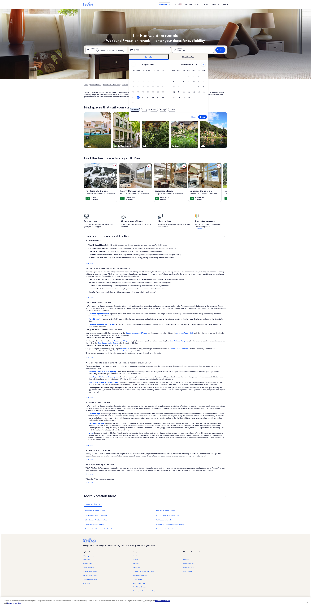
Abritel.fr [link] (186, 560)
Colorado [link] (125, 85)
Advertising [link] (86, 583)
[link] (114, 166)
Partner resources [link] (88, 567)
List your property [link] (88, 556)
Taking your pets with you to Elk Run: (104, 382)
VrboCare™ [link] (86, 560)
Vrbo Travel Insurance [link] (90, 579)
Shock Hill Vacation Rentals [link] (95, 511)
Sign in (225, 4)
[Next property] (224, 182)
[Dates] (150, 50)
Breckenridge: (94, 413)
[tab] (148, 56)
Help (206, 4)
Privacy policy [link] (137, 579)
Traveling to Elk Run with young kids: (104, 377)
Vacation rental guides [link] (90, 571)
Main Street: (93, 319)
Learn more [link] (199, 229)
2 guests (181, 50)
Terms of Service (14, 603)
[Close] (307, 602)
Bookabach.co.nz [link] (188, 567)
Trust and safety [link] (88, 564)
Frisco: (91, 433)
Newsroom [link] (136, 567)
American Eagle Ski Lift (184, 333)
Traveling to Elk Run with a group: (102, 371)
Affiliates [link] (135, 564)
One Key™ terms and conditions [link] (143, 571)
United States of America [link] (111, 85)
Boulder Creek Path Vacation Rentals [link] (98, 529)
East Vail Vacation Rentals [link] (165, 511)
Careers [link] (135, 560)
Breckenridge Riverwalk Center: (102, 324)
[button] (162, 76)
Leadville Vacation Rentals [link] (94, 524)
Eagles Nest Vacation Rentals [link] (96, 515)
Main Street (124, 349)
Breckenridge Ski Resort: (99, 314)
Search (220, 50)
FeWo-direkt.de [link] (188, 564)
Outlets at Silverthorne (122, 351)
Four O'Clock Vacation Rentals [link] (167, 515)
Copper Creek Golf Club (179, 349)
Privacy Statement (162, 601)
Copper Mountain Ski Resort (136, 333)
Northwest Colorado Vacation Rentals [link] (170, 524)
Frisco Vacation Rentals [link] (164, 529)
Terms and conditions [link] (140, 575)
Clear (193, 117)
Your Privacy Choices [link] (139, 587)
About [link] (135, 556)
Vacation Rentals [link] (95, 85)
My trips (215, 4)
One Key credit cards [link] (89, 575)
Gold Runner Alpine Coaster (108, 343)
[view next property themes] (227, 130)
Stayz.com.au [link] (187, 571)
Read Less (89, 263)
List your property (192, 4)
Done (202, 117)
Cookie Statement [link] (139, 583)
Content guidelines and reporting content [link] (146, 591)
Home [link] (86, 85)
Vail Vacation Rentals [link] (163, 520)
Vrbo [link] (184, 556)
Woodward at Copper (122, 341)
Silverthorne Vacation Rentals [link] (96, 520)
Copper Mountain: (96, 423)
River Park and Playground (179, 341)
